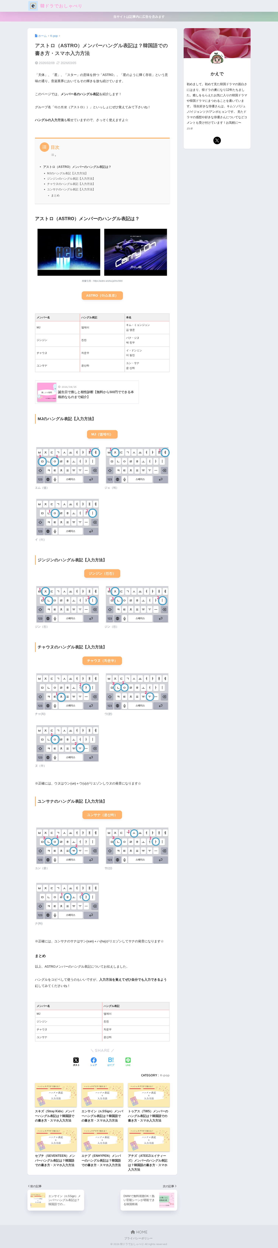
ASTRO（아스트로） (102, 295)
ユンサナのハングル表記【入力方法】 (71, 189)
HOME (141, 1232)
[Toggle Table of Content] (53, 155)
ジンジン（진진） (102, 573)
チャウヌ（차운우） (102, 661)
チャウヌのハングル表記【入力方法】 (71, 183)
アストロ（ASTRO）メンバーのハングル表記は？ (77, 166)
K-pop (165, 1075)
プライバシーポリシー (138, 1238)
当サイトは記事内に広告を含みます (139, 17)
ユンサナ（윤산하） (102, 815)
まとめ (55, 195)
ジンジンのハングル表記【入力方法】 (71, 178)
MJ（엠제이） (102, 434)
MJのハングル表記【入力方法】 (67, 173)
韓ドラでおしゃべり (61, 5)
